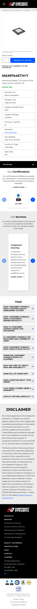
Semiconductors (16, 10)
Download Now (10, 132)
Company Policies (18, 605)
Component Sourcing (12, 523)
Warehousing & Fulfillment (14, 530)
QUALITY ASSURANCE (13, 543)
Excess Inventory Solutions (14, 527)
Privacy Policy (18, 599)
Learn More (18, 187)
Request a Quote (22, 60)
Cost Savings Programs (13, 537)
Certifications (11, 546)
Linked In (5, 573)
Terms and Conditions (18, 602)
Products (5, 10)
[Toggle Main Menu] (4, 4)
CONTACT (8, 553)
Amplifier (26, 10)
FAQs (6, 550)
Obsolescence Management (15, 534)
